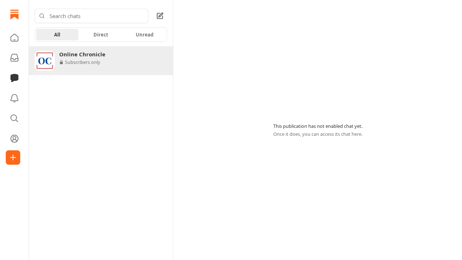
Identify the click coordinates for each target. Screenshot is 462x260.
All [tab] (57, 34)
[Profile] (14, 138)
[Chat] (14, 78)
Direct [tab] (100, 34)
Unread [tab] (144, 34)
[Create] (13, 157)
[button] (14, 37)
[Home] (14, 14)
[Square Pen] (160, 16)
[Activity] (14, 98)
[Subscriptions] (14, 57)
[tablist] (101, 34)
